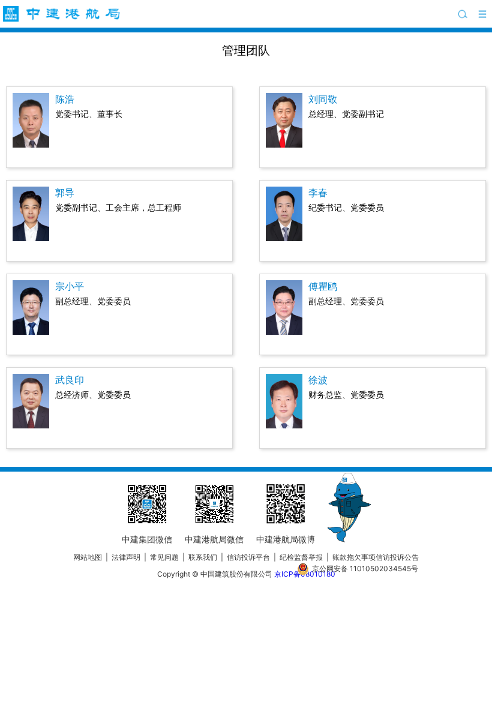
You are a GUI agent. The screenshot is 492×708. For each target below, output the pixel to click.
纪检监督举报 (301, 557)
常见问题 (164, 557)
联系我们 (202, 557)
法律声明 (126, 557)
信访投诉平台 (248, 557)
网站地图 (87, 557)
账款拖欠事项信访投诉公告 (375, 557)
